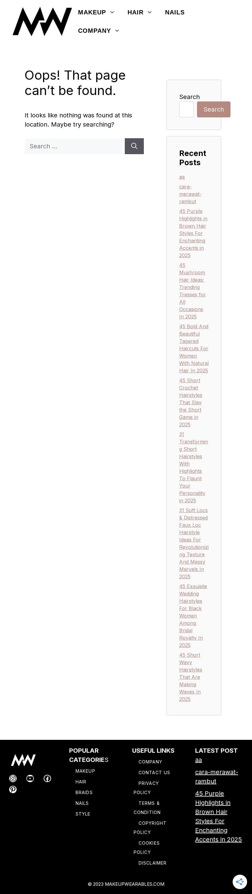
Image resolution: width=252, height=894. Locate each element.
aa (182, 177)
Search (189, 97)
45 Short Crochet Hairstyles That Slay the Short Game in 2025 (190, 402)
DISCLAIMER (153, 862)
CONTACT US (154, 772)
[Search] (134, 146)
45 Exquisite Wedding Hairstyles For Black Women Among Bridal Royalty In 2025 (193, 615)
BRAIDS (84, 792)
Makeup (92, 12)
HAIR (81, 781)
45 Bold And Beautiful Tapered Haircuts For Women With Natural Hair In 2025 (194, 348)
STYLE (83, 813)
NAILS (82, 803)
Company (94, 30)
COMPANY (150, 761)
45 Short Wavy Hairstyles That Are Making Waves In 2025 (190, 677)
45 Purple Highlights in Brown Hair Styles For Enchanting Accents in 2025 (193, 233)
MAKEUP (85, 771)
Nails (175, 12)
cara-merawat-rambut (190, 194)
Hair (136, 12)
